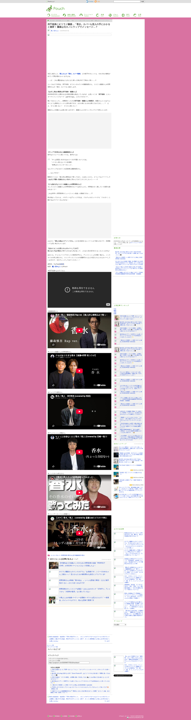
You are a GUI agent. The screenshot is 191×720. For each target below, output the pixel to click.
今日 (115, 309)
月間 (115, 312)
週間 (115, 310)
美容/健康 (65, 14)
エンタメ (53, 555)
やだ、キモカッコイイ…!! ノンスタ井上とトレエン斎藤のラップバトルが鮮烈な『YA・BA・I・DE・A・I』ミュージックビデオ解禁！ (133, 579)
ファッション (83, 14)
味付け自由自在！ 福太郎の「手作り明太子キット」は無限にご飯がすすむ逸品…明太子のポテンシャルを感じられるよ (64, 639)
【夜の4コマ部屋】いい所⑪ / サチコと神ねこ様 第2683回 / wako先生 (72, 685)
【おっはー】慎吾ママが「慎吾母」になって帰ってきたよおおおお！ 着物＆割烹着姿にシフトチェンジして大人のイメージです (133, 659)
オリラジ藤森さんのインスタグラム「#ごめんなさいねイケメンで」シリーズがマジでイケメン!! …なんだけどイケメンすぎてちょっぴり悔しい (133, 545)
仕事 (134, 14)
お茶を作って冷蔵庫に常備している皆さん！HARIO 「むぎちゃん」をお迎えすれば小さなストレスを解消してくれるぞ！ (131, 413)
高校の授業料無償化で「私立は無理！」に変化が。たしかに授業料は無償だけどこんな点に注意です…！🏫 (131, 431)
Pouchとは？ (51, 1)
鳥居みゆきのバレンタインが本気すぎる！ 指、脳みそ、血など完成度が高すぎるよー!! (133, 534)
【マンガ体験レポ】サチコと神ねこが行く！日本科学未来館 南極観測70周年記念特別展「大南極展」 (129, 273)
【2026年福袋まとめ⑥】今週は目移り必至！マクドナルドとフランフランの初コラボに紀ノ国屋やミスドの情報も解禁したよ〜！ (131, 426)
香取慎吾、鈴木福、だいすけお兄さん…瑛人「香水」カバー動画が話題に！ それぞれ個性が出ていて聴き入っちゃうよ (133, 587)
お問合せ (79, 716)
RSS (96, 1)
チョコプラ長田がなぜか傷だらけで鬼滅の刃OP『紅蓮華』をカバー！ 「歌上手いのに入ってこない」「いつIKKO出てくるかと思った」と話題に (133, 605)
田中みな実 (71, 555)
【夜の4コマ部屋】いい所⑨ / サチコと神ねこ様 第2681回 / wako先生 (131, 404)
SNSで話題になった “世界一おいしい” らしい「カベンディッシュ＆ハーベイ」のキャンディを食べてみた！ (131, 317)
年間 (115, 313)
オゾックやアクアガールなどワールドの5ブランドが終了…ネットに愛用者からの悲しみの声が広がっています (95, 639)
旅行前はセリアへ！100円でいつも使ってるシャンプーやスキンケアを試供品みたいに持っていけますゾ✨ (131, 336)
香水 (83, 555)
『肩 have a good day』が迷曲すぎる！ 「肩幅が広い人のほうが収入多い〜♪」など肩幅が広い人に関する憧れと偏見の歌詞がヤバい (133, 614)
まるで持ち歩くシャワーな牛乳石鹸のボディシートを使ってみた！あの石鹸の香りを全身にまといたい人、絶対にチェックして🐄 (131, 388)
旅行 (122, 14)
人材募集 (64, 716)
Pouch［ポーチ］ (51, 5)
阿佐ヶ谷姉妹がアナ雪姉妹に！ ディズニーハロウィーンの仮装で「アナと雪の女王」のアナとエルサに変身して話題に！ (133, 596)
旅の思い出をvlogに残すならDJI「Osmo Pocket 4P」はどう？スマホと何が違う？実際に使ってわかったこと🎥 (129, 253)
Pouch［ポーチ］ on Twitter (89, 1)
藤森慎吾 (78, 555)
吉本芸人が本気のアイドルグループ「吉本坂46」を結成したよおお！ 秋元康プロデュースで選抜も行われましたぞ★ (133, 561)
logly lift (109, 559)
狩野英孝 (64, 555)
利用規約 (57, 716)
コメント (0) (50, 645)
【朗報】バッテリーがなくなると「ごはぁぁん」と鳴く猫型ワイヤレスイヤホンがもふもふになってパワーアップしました (131, 420)
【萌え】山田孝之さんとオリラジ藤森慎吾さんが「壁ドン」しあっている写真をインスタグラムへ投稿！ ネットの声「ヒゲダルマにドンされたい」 (133, 571)
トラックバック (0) (52, 647)
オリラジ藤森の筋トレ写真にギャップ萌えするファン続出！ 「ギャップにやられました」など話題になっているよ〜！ (133, 552)
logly (142, 443)
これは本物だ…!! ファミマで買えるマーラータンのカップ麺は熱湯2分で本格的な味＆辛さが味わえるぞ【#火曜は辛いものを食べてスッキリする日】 (131, 438)
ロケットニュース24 (135, 242)
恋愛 (97, 14)
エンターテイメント (52, 14)
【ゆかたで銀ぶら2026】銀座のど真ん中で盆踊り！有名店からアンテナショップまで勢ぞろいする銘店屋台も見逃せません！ (129, 268)
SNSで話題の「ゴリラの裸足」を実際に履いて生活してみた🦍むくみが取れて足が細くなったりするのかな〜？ (131, 329)
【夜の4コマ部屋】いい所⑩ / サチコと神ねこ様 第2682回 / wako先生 (131, 392)
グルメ (110, 14)
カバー (59, 555)
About (50, 716)
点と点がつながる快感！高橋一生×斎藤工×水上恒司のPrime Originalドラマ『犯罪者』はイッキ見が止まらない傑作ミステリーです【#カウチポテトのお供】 (129, 263)
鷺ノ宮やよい (55, 30)
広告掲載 (72, 716)
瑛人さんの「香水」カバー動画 (70, 74)
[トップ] (48, 20)
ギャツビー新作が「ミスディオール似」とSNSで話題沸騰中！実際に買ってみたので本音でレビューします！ (131, 373)
